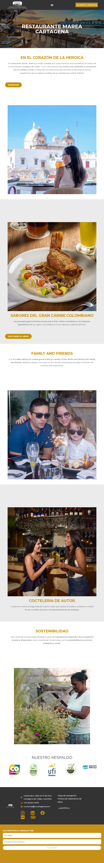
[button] (52, 5)
